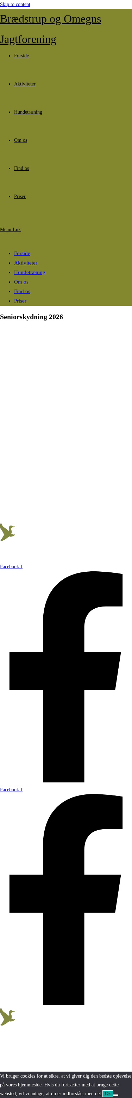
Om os (21, 282)
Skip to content (15, 4)
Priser (20, 301)
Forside (22, 253)
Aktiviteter (25, 263)
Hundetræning (29, 272)
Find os (22, 291)
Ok (108, 1093)
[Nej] (115, 1095)
